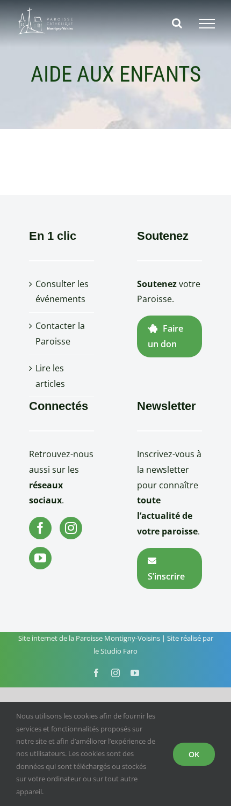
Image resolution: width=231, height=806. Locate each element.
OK (194, 754)
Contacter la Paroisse (60, 333)
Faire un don (165, 336)
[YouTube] (40, 558)
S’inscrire (166, 576)
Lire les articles (50, 376)
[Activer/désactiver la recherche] (177, 23)
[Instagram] (71, 528)
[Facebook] (40, 528)
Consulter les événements (62, 291)
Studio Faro (119, 651)
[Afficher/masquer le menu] (206, 23)
